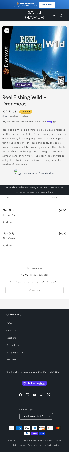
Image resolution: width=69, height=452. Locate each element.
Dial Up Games (22, 440)
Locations (11, 337)
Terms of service (35, 445)
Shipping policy (52, 445)
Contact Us (12, 330)
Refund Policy (13, 345)
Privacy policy (19, 445)
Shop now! (47, 4)
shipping (34, 281)
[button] (6, 15)
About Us (11, 359)
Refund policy (55, 440)
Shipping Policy (14, 352)
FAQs (9, 323)
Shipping (6, 116)
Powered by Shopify (37, 440)
